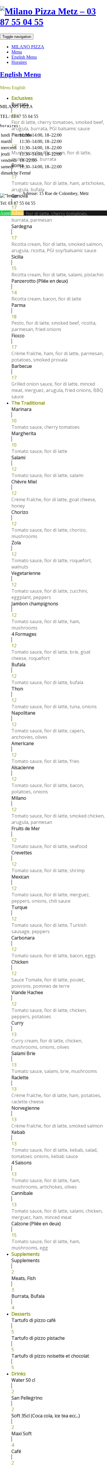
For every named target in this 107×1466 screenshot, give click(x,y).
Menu (16, 51)
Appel (5, 212)
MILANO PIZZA (27, 46)
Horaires (19, 62)
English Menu (24, 57)
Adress (17, 212)
